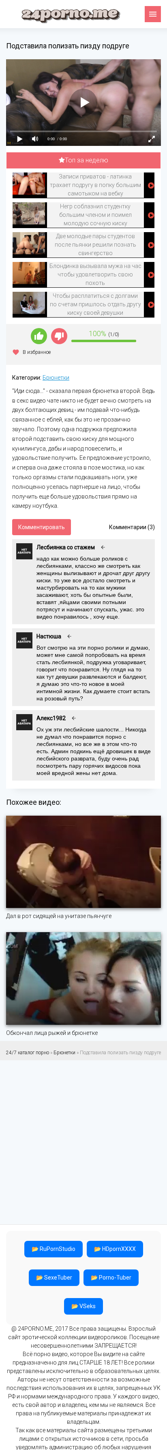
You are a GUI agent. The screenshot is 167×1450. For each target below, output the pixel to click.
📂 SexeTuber (54, 1277)
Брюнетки (56, 377)
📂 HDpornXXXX (115, 1249)
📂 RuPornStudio (53, 1249)
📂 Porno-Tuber (111, 1277)
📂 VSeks (83, 1306)
